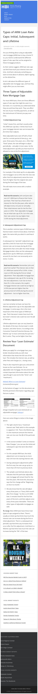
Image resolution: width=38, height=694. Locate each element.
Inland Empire (5, 644)
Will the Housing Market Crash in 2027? (15, 577)
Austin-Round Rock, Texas (11, 608)
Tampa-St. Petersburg (7, 666)
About (6, 13)
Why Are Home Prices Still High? (12, 584)
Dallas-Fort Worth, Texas (10, 612)
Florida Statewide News (8, 656)
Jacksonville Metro (6, 659)
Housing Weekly (22, 688)
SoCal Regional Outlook (7, 641)
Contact (6, 20)
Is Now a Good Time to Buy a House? (14, 592)
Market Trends (8, 14)
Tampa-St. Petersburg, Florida (12, 619)
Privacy (28, 688)
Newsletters (7, 18)
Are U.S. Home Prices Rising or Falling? (14, 581)
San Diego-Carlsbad (6, 647)
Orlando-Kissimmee (6, 662)
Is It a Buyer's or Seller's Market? (13, 588)
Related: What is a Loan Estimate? (14, 382)
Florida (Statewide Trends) (11, 615)
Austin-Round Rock (6, 677)
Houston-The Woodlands (8, 681)
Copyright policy (8, 48)
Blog (5, 16)
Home (12, 688)
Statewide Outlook (6, 674)
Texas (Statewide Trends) (10, 604)
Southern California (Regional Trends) (14, 623)
